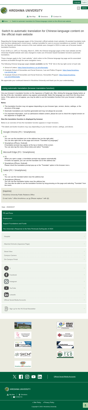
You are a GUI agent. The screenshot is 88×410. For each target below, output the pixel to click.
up (85, 406)
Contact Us (57, 16)
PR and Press (8, 213)
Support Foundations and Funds (14, 223)
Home (6, 21)
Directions (44, 16)
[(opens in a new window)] (23, 335)
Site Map (32, 16)
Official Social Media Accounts (65, 376)
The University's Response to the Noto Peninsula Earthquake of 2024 (28, 229)
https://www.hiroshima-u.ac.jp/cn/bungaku (33, 67)
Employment (7, 218)
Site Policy (37, 402)
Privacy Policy (49, 402)
